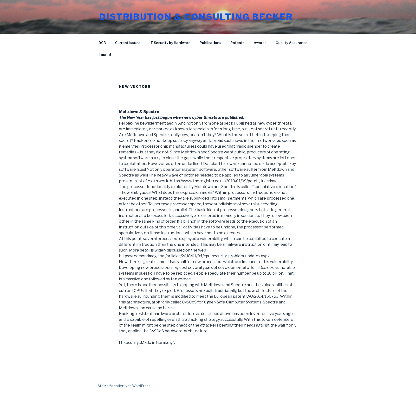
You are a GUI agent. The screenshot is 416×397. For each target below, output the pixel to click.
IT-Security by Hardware (170, 43)
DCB (102, 43)
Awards (260, 43)
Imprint (105, 54)
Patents (237, 43)
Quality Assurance (291, 43)
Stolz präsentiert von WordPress (124, 386)
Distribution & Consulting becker (196, 17)
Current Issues (127, 43)
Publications (210, 43)
